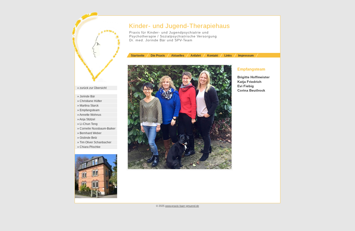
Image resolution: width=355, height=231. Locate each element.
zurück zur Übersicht (93, 88)
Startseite (137, 55)
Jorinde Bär (87, 96)
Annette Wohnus (90, 114)
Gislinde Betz (88, 137)
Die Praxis (158, 55)
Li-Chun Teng (89, 124)
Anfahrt (196, 55)
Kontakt (212, 55)
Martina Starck (89, 105)
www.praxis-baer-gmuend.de (182, 205)
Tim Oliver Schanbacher (95, 142)
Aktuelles (177, 55)
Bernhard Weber (90, 133)
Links (228, 55)
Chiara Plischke (90, 147)
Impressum (246, 55)
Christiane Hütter (91, 101)
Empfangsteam (89, 110)
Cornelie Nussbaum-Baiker (97, 128)
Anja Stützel (87, 119)
